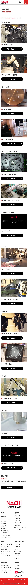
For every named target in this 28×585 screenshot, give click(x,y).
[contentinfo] (14, 541)
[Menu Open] (26, 2)
